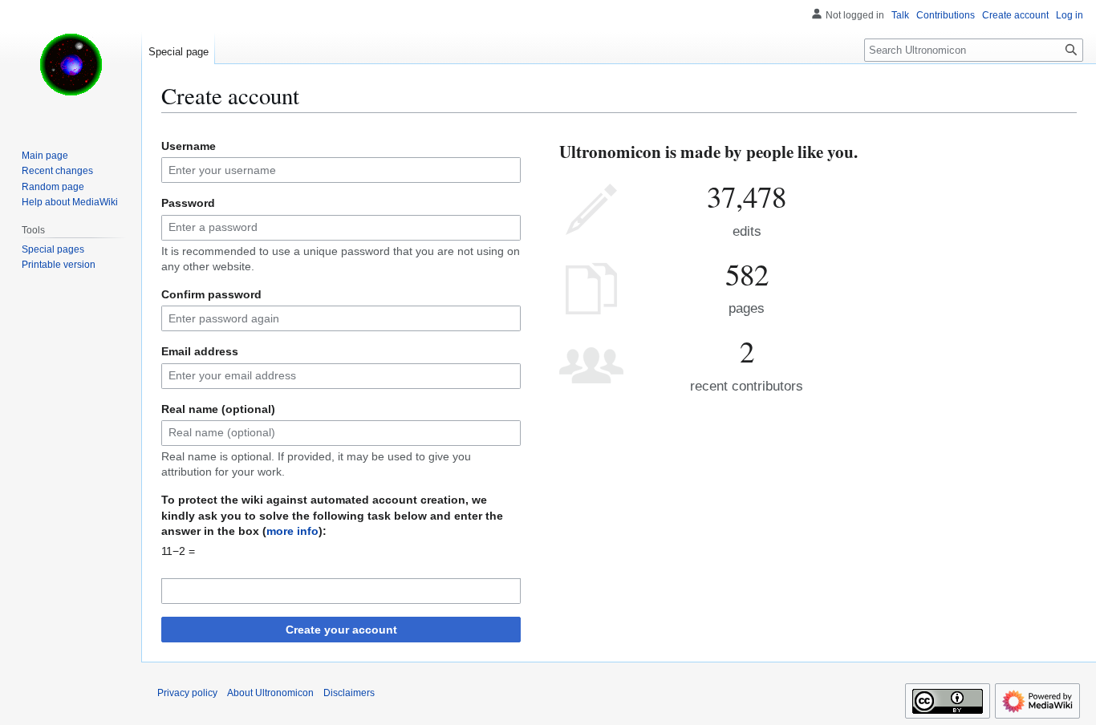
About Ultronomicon (270, 693)
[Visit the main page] (70, 64)
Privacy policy (187, 693)
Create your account (341, 629)
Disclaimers (349, 693)
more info (292, 531)
